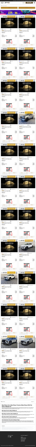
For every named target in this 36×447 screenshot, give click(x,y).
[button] (34, 117)
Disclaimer (34, 11)
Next (35, 12)
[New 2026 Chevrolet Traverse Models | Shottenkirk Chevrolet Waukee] (18, 12)
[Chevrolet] (2, 3)
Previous (0, 12)
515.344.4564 (29, 2)
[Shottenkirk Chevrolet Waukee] (7, 3)
